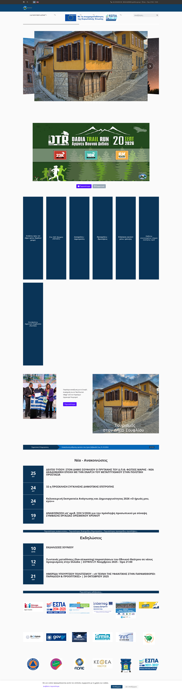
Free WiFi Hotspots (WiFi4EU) (56, 238)
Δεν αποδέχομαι (131, 687)
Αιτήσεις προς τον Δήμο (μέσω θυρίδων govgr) (33, 238)
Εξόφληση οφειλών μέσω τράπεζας (125, 238)
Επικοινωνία (127, 15)
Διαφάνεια (86, 15)
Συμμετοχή (99, 186)
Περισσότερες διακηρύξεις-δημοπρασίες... (86, 531)
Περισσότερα (84, 186)
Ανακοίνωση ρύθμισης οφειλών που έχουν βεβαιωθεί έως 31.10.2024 (85, 447)
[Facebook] (24, 2)
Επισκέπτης (99, 15)
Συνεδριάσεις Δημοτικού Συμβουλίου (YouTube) (33, 324)
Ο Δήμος (59, 15)
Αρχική (50, 15)
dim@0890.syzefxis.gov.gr (133, 2)
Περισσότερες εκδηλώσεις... (91, 592)
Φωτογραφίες (114, 15)
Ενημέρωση (72, 15)
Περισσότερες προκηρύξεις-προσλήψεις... (121, 531)
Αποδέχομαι (116, 687)
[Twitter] (27, 2)
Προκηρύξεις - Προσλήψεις (102, 238)
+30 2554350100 (117, 2)
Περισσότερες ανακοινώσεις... (56, 531)
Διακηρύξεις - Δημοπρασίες (79, 238)
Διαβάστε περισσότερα (51, 686)
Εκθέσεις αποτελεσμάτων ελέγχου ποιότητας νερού (149, 238)
